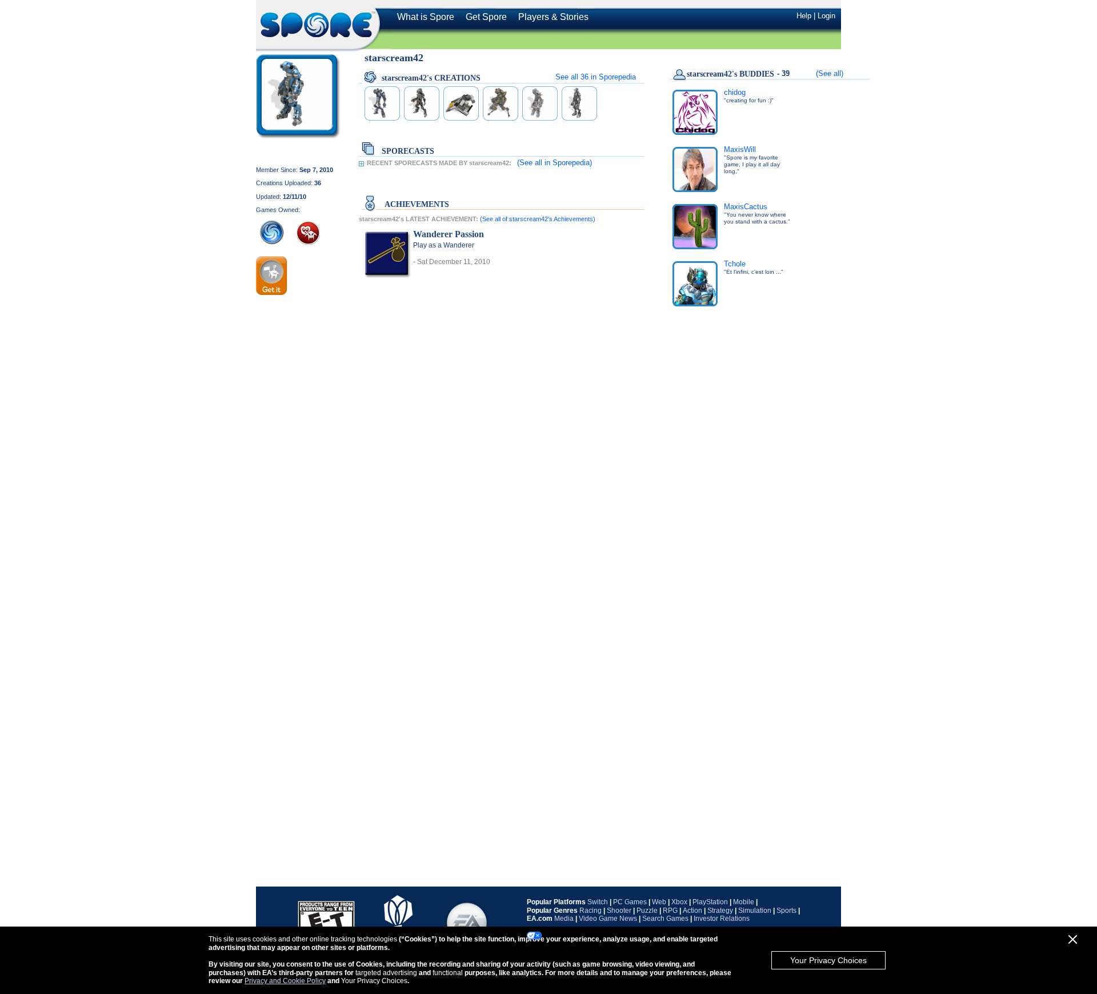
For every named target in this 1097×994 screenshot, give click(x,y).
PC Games (630, 902)
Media (564, 919)
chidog (735, 92)
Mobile (743, 902)
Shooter (619, 911)
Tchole (735, 264)
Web (659, 902)
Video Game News (608, 919)
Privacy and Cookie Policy (285, 981)
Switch (597, 902)
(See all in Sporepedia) (554, 162)
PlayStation (710, 902)
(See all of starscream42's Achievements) (537, 218)
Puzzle (647, 911)
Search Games (665, 919)
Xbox (679, 902)
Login (826, 15)
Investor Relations (722, 919)
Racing (590, 911)
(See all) (829, 73)
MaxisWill (740, 149)
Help (803, 15)
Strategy (720, 911)
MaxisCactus (745, 206)
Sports (786, 911)
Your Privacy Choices (828, 960)
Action (692, 911)
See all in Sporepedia (595, 77)
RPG (670, 911)
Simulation (754, 911)
